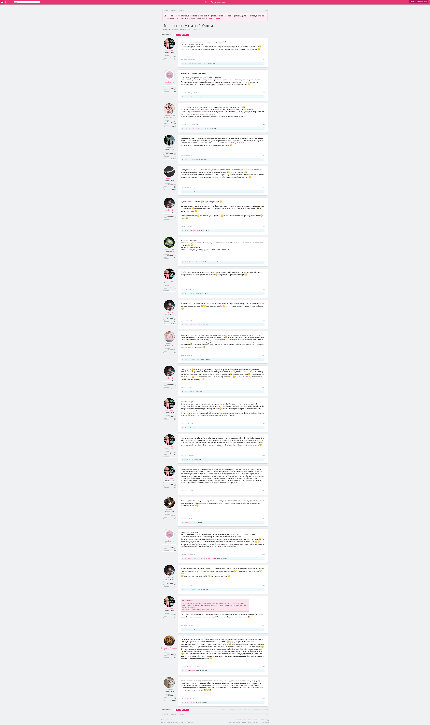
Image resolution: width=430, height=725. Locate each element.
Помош (249, 720)
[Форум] (6, 2)
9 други (207, 262)
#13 (263, 455)
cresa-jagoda (187, 63)
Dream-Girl (195, 262)
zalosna (186, 459)
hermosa (186, 702)
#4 (263, 155)
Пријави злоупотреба (233, 722)
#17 (263, 586)
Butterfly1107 (187, 262)
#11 (263, 387)
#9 (263, 321)
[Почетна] (2, 2)
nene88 (169, 179)
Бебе (173, 29)
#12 (263, 424)
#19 (263, 667)
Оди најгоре (262, 720)
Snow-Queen (169, 116)
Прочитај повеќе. (213, 18)
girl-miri (194, 63)
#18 (263, 625)
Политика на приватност (261, 722)
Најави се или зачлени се (418, 1)
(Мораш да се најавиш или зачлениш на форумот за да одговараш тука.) (245, 710)
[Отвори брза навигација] (266, 10)
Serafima (200, 63)
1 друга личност (212, 558)
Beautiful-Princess (189, 558)
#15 (263, 518)
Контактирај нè (240, 720)
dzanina (169, 344)
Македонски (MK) (166, 720)
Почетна (254, 720)
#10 (263, 355)
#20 (263, 698)
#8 (263, 289)
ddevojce (187, 29)
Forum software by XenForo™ (177, 722)
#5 (263, 187)
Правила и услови (246, 722)
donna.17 (169, 147)
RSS (268, 720)
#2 (263, 93)
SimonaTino (187, 230)
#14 (263, 491)
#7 (263, 258)
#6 (263, 226)
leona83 (169, 690)
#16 (263, 554)
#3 (263, 124)
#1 (263, 59)
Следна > (185, 34)
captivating (169, 82)
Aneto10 (201, 262)
